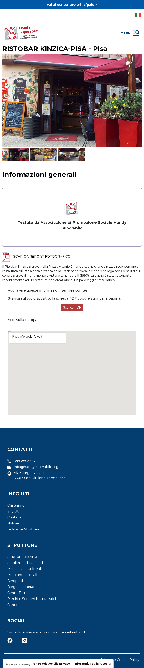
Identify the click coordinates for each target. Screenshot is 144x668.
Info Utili (14, 511)
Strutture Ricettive (22, 557)
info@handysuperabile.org (36, 467)
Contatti (14, 517)
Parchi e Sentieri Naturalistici (31, 599)
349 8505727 (24, 461)
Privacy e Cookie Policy (120, 660)
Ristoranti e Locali (22, 575)
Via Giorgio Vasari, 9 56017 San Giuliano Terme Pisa (40, 475)
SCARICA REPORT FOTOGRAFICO (41, 256)
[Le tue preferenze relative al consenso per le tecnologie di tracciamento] (18, 664)
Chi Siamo (16, 505)
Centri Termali (19, 593)
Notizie (13, 523)
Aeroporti (15, 581)
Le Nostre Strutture (23, 529)
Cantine (14, 605)
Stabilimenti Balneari (25, 563)
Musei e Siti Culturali (24, 569)
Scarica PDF (72, 307)
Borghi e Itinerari (21, 587)
